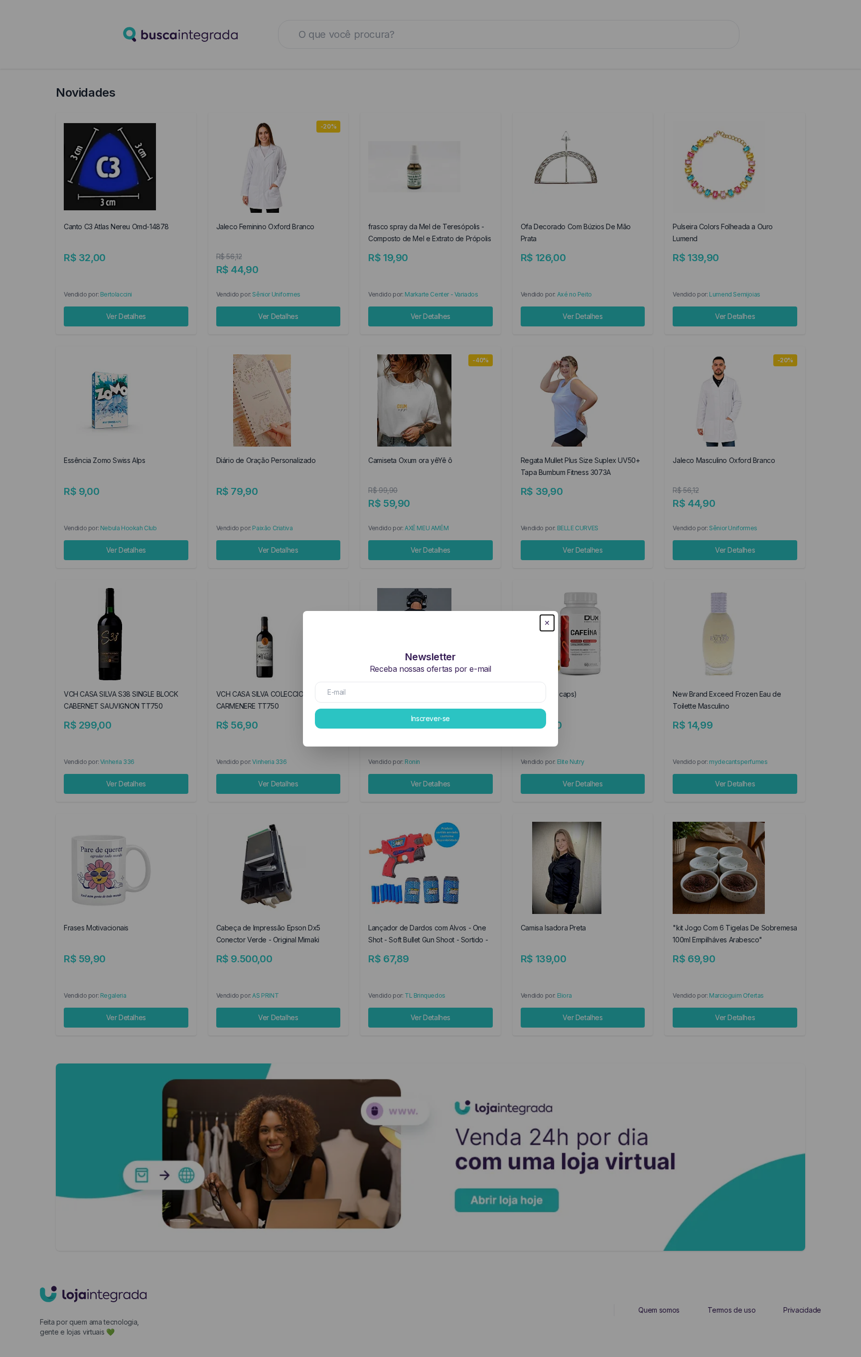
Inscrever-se (430, 718)
